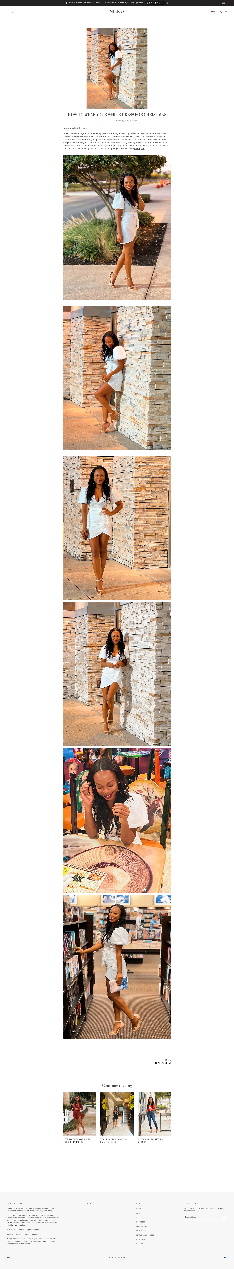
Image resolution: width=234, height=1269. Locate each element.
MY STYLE (140, 1213)
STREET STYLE (142, 1217)
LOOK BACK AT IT (143, 1231)
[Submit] (224, 1217)
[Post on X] (159, 1063)
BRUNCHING (141, 1239)
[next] (168, 3)
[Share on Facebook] (156, 1063)
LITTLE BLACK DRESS (145, 1235)
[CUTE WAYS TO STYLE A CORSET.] (154, 1114)
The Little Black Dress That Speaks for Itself (113, 1140)
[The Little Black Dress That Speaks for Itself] (117, 1114)
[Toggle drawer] (7, 12)
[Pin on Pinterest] (163, 1063)
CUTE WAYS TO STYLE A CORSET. (151, 1140)
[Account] (220, 11)
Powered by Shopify (117, 1258)
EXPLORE (140, 1244)
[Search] (13, 11)
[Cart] (226, 11)
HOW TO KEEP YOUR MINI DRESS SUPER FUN (77, 1140)
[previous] (66, 3)
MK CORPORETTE (143, 1226)
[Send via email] (166, 1063)
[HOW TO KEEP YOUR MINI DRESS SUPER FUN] (79, 1114)
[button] (170, 1063)
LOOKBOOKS (141, 1222)
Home (138, 1209)
